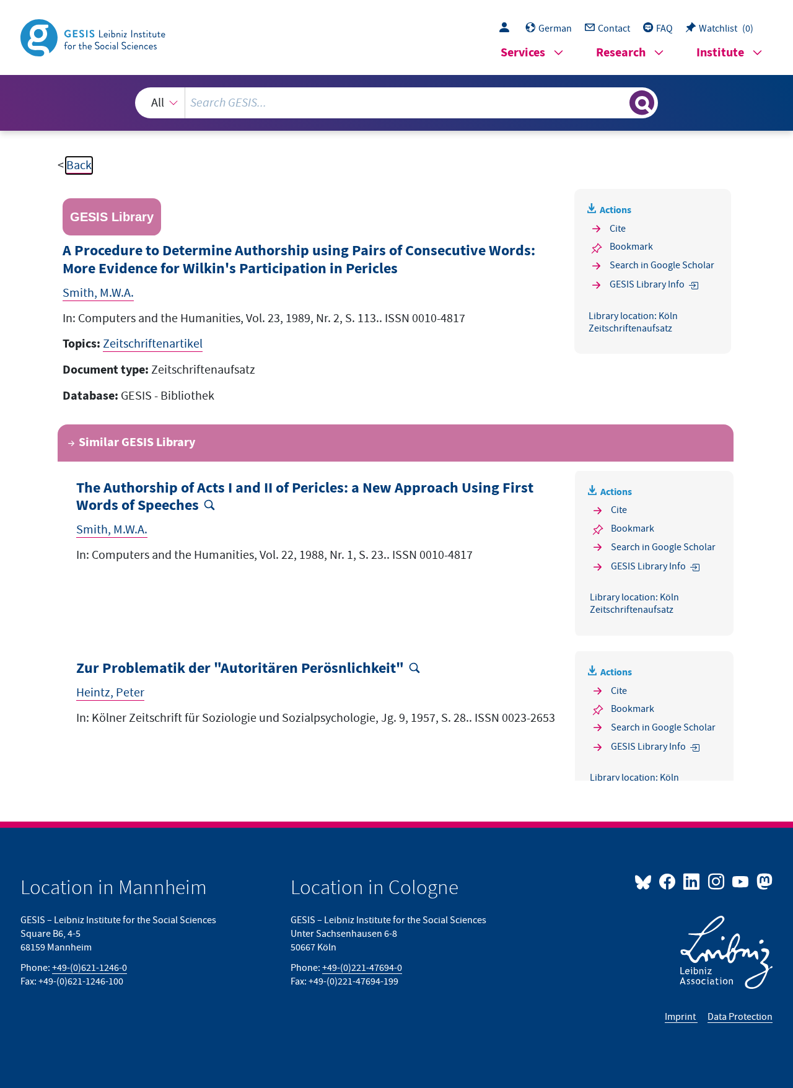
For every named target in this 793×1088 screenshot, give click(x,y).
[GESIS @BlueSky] (645, 881)
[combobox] (396, 103)
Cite (618, 228)
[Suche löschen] (618, 102)
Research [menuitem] (621, 53)
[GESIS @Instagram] (716, 881)
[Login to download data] (507, 28)
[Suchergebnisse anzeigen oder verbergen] (642, 102)
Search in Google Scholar (662, 265)
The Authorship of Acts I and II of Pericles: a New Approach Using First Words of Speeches (304, 497)
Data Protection (740, 1017)
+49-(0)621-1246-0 (89, 968)
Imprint (681, 1017)
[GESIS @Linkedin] (692, 881)
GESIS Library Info (647, 284)
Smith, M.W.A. (98, 293)
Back (79, 165)
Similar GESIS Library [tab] (137, 442)
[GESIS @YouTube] (741, 881)
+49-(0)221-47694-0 (362, 968)
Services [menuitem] (523, 53)
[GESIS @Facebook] (668, 881)
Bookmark (631, 246)
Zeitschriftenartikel (153, 344)
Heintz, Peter (110, 693)
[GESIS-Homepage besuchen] (94, 37)
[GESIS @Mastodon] (763, 881)
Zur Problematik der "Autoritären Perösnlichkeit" (240, 669)
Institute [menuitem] (720, 53)
